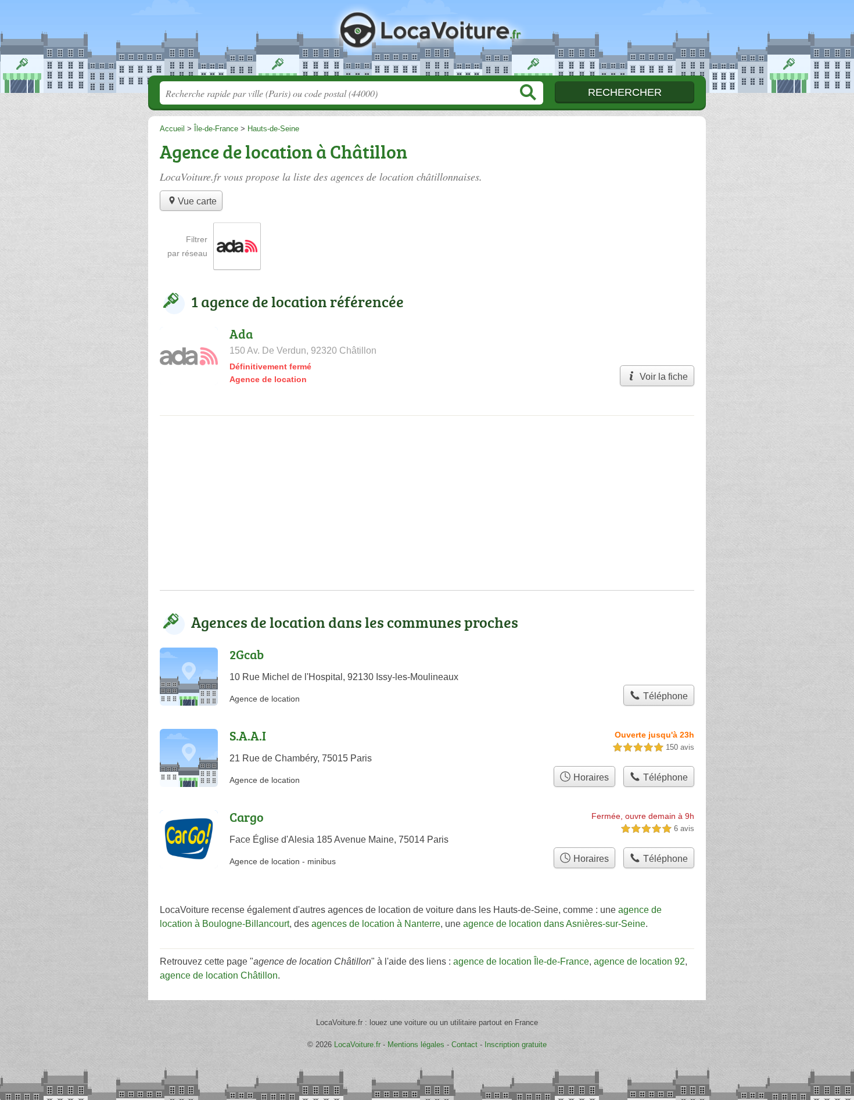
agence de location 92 (639, 961)
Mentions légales (415, 1044)
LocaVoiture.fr (427, 41)
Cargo (246, 817)
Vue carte (197, 201)
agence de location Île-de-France (521, 961)
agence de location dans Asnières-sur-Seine (554, 924)
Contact (464, 1044)
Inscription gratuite (516, 1044)
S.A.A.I (247, 736)
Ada (241, 334)
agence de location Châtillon (219, 975)
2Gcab (246, 654)
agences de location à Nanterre (375, 924)
